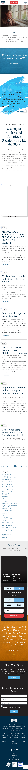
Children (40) (5, 493)
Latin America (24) (7, 510)
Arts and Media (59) (7, 481)
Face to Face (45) (6, 500)
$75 (19, 600)
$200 (19, 605)
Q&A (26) (4, 520)
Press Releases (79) (7, 518)
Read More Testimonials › (14, 111)
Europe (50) (5, 498)
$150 (9, 605)
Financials (14, 755)
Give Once (19, 588)
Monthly (9, 588)
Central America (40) (7, 491)
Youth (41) (4, 537)
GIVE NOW (14, 2)
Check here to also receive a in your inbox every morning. (13, 707)
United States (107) (7, 534)
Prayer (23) (5, 517)
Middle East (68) (6, 512)
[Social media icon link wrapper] (11, 750)
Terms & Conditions (14, 759)
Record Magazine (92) (7, 522)
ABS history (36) (6, 474)
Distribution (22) (6, 496)
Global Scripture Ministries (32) (10, 503)
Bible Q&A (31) (5, 488)
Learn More (14, 175)
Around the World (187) (8, 479)
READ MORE (5, 264)
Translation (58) (6, 529)
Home (14, 753)
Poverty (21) (5, 515)
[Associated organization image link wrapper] (8, 764)
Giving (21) (4, 501)
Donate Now (14, 615)
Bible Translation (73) (7, 489)
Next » (25, 466)
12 (21, 466)
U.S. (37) (4, 532)
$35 (9, 600)
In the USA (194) (6, 506)
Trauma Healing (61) (7, 530)
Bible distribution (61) (7, 484)
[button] (25, 2)
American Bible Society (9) (9, 477)
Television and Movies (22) (9, 527)
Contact (14, 757)
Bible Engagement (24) (8, 486)
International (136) (6, 508)
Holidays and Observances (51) (10, 505)
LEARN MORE (14, 677)
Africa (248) (5, 476)
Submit (14, 711)
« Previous (4, 466)
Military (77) (5, 513)
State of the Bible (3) (7, 525)
